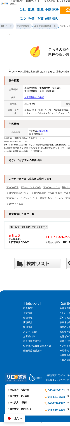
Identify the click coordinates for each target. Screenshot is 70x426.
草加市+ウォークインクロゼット (22, 198)
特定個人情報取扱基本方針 (37, 345)
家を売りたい (55, 11)
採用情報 (27, 327)
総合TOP (28, 308)
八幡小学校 (42, 130)
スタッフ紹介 (30, 331)
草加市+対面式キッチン (17, 193)
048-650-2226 (56, 409)
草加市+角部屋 (55, 193)
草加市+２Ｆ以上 (14, 203)
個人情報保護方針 (32, 341)
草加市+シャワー (51, 187)
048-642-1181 (56, 390)
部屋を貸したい (40, 11)
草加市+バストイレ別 (31, 187)
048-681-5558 (56, 396)
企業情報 (27, 313)
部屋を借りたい (31, 11)
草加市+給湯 (12, 187)
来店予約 (64, 350)
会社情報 (27, 317)
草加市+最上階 (38, 193)
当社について (23, 11)
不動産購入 (48, 11)
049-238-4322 (56, 403)
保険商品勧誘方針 (32, 350)
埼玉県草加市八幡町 (34, 97)
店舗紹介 (27, 322)
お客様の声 (29, 336)
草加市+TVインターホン (51, 198)
